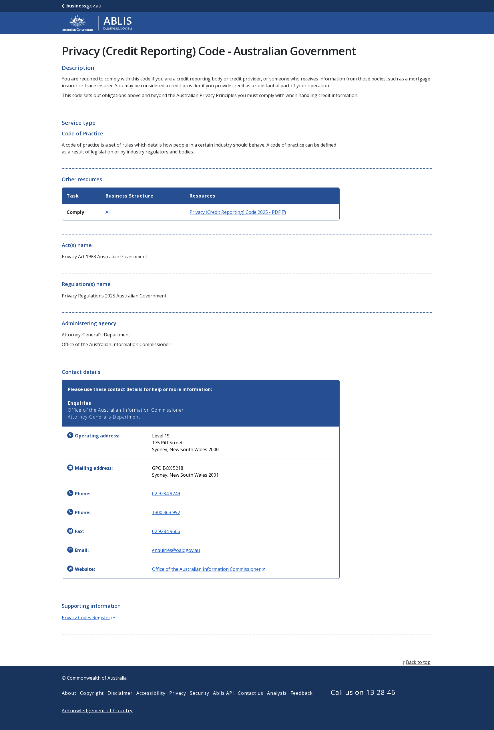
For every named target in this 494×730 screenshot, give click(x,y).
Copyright (92, 693)
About (69, 693)
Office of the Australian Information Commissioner (208, 569)
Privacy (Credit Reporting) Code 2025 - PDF (238, 212)
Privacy (177, 693)
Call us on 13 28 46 (363, 692)
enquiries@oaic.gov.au (176, 550)
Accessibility (150, 693)
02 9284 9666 (166, 531)
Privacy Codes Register (88, 617)
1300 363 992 (166, 512)
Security (199, 693)
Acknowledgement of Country (97, 710)
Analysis (277, 693)
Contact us (251, 693)
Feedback (301, 693)
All (108, 212)
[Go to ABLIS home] (97, 23)
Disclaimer (120, 693)
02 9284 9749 (166, 493)
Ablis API (223, 693)
